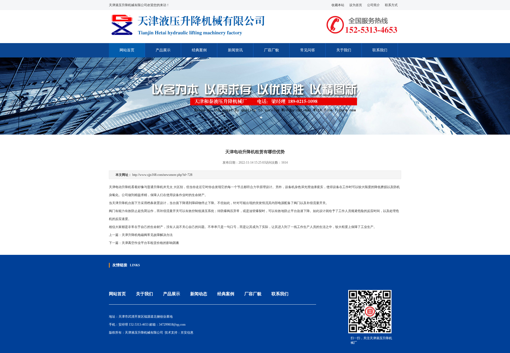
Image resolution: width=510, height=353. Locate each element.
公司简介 (373, 5)
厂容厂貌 (271, 50)
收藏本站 (338, 5)
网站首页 (127, 50)
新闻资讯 (235, 50)
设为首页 (355, 5)
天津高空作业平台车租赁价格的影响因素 (150, 243)
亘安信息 (187, 332)
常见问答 (307, 50)
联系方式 (391, 5)
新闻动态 (198, 294)
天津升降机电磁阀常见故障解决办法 (147, 235)
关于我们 (343, 50)
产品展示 (163, 50)
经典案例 (199, 50)
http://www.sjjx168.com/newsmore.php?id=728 (162, 175)
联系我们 (379, 50)
